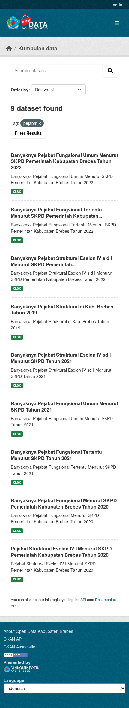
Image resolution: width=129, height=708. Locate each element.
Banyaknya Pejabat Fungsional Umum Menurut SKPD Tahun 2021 (64, 406)
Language (14, 680)
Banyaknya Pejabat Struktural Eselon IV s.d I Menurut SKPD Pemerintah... (61, 261)
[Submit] (110, 70)
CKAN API (13, 639)
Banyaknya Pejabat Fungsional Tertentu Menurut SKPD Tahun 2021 (56, 455)
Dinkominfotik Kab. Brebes (22, 669)
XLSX (17, 191)
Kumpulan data (37, 48)
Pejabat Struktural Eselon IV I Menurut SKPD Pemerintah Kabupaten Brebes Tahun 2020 (61, 551)
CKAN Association (21, 647)
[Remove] (40, 123)
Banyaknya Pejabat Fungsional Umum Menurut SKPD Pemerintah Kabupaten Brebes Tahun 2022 (64, 161)
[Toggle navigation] (117, 23)
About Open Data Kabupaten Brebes (38, 631)
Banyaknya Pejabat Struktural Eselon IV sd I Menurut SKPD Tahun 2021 (61, 357)
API (83, 599)
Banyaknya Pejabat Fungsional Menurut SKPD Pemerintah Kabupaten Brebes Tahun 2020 (64, 503)
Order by (19, 90)
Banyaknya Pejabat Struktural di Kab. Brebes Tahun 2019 (62, 309)
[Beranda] (9, 48)
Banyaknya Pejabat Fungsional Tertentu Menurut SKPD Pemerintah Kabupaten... (56, 212)
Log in (116, 4)
